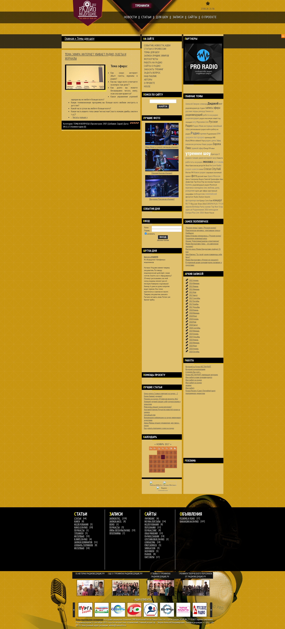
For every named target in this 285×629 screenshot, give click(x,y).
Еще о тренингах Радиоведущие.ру (125, 573)
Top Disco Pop (199, 181)
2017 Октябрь (194, 301)
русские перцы (192, 111)
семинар (203, 103)
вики (201, 169)
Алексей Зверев (192, 103)
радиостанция (192, 157)
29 (159, 470)
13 (151, 461)
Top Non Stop (217, 206)
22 (159, 466)
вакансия (190, 144)
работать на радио (194, 161)
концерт (217, 200)
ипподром (213, 209)
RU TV (188, 203)
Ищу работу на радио (194, 380)
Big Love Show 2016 (198, 203)
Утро (203, 140)
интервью (208, 125)
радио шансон (192, 169)
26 (175, 466)
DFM (218, 133)
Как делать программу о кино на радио (159, 428)
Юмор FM (207, 148)
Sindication (150, 547)
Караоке (217, 181)
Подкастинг (151, 530)
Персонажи (150, 527)
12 (175, 457)
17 (167, 461)
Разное (148, 553)
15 (159, 461)
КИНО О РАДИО (81, 527)
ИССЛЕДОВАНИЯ (81, 524)
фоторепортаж (192, 200)
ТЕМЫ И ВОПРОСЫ (81, 123)
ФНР (220, 104)
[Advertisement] (162, 332)
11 (171, 457)
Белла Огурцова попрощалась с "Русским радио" (203, 235)
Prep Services (151, 545)
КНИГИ (77, 521)
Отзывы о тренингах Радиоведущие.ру (160, 575)
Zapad (119, 123)
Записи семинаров (83, 542)
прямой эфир (197, 148)
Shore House (209, 212)
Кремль (189, 184)
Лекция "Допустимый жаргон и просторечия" (202, 241)
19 (175, 461)
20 (151, 466)
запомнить (151, 233)
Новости (220, 158)
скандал (189, 122)
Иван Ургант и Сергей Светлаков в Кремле (162, 147)
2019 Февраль (194, 330)
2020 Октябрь (194, 351)
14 (155, 461)
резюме (188, 385)
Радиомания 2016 (201, 209)
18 (171, 461)
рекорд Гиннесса (206, 111)
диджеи (189, 137)
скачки (208, 206)
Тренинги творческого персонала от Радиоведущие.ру (195, 575)
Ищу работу (190, 388)
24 (167, 466)
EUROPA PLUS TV (213, 203)
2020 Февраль (194, 342)
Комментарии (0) (78, 126)
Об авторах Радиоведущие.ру (89, 573)
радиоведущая (198, 184)
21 (155, 466)
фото (194, 176)
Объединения (151, 533)
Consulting (150, 542)
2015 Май (192, 292)
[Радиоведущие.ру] (88, 13)
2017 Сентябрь (194, 298)
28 (155, 470)
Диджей (213, 103)
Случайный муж (149, 414)
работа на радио (210, 114)
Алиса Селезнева (192, 179)
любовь (211, 187)
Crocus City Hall (212, 169)
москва (208, 161)
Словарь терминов (83, 545)
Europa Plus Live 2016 (195, 212)
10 (167, 457)
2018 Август (193, 325)
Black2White (190, 140)
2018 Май (192, 322)
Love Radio (216, 165)
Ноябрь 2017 (162, 444)
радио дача (210, 140)
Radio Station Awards (202, 196)
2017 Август (193, 295)
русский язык (202, 176)
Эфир (218, 140)
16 (163, 461)
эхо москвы (209, 181)
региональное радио (198, 129)
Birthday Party (198, 206)
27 (151, 470)
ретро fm (202, 165)
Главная (69, 38)
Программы (115, 533)
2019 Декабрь (194, 336)
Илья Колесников (192, 165)
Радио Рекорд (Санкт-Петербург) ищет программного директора (201, 392)
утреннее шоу (198, 153)
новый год (217, 118)
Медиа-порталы (152, 521)
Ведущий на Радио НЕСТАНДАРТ (198, 366)
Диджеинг (150, 518)
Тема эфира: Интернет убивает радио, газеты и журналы (95, 56)
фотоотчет (190, 196)
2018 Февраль (194, 313)
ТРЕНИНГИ (78, 533)
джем (201, 157)
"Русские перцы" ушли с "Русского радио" (201, 227)
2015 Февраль (194, 289)
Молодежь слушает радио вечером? (158, 406)
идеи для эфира (201, 190)
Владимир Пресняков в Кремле (162, 199)
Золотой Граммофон (211, 179)
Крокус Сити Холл (206, 200)
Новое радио (200, 172)
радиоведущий (194, 115)
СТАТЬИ (77, 518)
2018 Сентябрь (194, 328)
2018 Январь (193, 310)
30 (163, 470)
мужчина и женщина (194, 187)
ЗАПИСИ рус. (114, 518)
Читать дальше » (80, 117)
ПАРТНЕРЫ (149, 556)
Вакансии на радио (189, 521)
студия (202, 108)
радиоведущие (192, 118)
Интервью (79, 547)
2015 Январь (193, 286)
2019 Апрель (193, 333)
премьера (208, 137)
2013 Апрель (193, 280)
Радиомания (211, 133)
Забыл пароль (160, 240)
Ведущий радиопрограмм (195, 369)
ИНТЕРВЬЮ (79, 536)
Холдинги (149, 550)
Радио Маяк (198, 125)
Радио (195, 133)
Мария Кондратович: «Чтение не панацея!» (202, 259)
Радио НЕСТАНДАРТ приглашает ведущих (202, 374)
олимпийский (211, 193)
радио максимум (206, 118)
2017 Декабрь (194, 307)
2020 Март (193, 345)
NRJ (214, 137)
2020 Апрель (193, 348)
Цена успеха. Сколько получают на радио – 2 (161, 393)
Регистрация (166, 240)
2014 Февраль (194, 283)
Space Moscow (214, 176)
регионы (197, 144)
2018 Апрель (193, 319)
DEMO (111, 524)
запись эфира (212, 108)
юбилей (198, 140)
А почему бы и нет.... (193, 372)
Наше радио (207, 144)
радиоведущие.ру (192, 108)
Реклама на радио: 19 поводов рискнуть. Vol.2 (161, 398)
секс (205, 187)
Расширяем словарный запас (196, 238)
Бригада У (215, 154)
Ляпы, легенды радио (119, 530)
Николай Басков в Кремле (162, 173)
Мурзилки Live (203, 121)
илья (212, 148)
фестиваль (218, 162)
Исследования (152, 524)
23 (163, 466)
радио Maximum (211, 184)
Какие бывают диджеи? (153, 396)
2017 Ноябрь (193, 304)
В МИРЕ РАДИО (80, 539)
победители (199, 193)
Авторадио (199, 137)
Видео (201, 179)
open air (189, 209)
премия (203, 133)
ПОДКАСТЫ (79, 530)
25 (171, 466)
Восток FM (189, 172)
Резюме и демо (187, 518)
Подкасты (114, 527)
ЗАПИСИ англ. (115, 521)
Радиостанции (152, 536)
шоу (194, 121)
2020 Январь (193, 339)
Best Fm (209, 165)
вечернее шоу (210, 157)
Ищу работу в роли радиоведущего (199, 377)
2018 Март (193, 316)
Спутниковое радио (154, 539)
